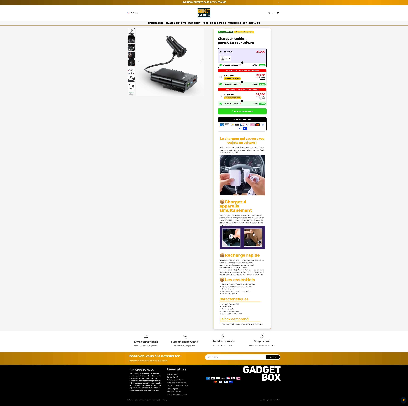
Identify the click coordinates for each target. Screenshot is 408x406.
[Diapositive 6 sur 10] (131, 70)
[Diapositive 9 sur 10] (131, 93)
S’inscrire (272, 357)
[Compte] (273, 13)
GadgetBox (135, 400)
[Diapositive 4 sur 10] (131, 55)
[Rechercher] (269, 13)
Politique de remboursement (176, 383)
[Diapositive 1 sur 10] (131, 31)
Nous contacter (172, 374)
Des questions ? (172, 377)
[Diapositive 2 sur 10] (131, 39)
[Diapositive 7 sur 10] (131, 78)
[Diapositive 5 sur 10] (131, 62)
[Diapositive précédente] (128, 2)
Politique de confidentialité (176, 380)
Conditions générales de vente (177, 386)
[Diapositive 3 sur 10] (131, 47)
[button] (242, 58)
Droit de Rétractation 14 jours (177, 394)
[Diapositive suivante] (278, 2)
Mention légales (172, 389)
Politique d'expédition (174, 391)
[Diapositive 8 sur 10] (131, 86)
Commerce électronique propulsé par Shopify (153, 400)
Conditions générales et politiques (270, 400)
